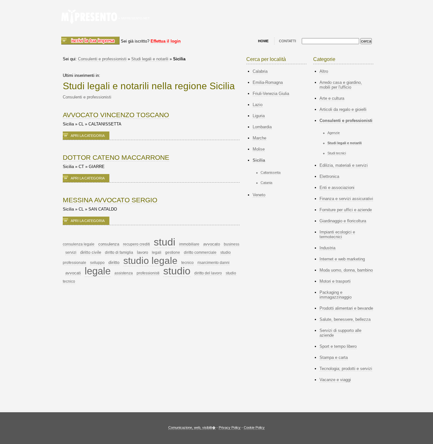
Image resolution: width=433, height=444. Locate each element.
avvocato (211, 244)
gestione (172, 252)
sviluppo (97, 262)
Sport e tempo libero (338, 346)
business (231, 244)
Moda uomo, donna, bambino (346, 270)
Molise (259, 149)
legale (98, 271)
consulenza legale (78, 244)
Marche (259, 138)
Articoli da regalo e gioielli (343, 109)
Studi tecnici (336, 153)
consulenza (108, 244)
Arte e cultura (332, 98)
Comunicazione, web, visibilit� (192, 427)
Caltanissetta (271, 172)
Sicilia (259, 160)
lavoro (142, 252)
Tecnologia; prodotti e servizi (346, 368)
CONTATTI (287, 41)
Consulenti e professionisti (102, 59)
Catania (266, 183)
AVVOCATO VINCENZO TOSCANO (116, 114)
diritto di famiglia (119, 252)
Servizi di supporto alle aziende (340, 333)
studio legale (150, 260)
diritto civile (90, 252)
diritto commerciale (200, 252)
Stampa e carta (334, 357)
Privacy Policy (230, 427)
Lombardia (262, 126)
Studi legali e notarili (149, 59)
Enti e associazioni (337, 187)
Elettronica (329, 176)
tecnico (187, 262)
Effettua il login (166, 41)
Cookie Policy (254, 427)
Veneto (259, 194)
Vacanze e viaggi (335, 379)
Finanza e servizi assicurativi (346, 198)
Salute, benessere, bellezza (345, 319)
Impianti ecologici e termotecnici (337, 234)
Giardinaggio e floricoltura (343, 221)
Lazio (257, 104)
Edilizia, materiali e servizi (344, 165)
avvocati (73, 273)
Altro (324, 71)
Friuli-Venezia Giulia (271, 93)
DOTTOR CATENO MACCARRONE (116, 157)
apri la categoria (88, 136)
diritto (114, 262)
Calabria (260, 71)
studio (177, 271)
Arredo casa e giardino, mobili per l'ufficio (341, 85)
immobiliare (189, 244)
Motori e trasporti (335, 281)
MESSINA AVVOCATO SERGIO (110, 200)
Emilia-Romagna (268, 82)
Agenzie (333, 133)
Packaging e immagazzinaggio (336, 294)
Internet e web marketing (342, 259)
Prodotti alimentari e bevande (346, 308)
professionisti (148, 273)
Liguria (259, 115)
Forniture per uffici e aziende (346, 209)
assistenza (123, 273)
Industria (327, 248)
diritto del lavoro (208, 273)
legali (156, 252)
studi (164, 242)
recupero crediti (136, 244)
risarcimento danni (213, 262)
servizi (70, 252)
